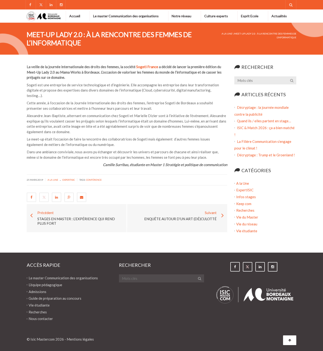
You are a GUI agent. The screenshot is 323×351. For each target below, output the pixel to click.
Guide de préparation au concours (55, 298)
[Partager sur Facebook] (31, 197)
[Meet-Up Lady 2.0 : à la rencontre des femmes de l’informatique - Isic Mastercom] (44, 16)
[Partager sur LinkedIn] (56, 197)
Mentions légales (80, 339)
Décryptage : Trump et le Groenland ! (266, 155)
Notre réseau (181, 16)
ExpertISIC (68, 179)
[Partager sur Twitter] (44, 197)
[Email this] (81, 197)
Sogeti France (147, 67)
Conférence (94, 179)
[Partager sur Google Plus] (69, 197)
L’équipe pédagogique (45, 285)
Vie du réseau (246, 224)
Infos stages (246, 197)
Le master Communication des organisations (126, 16)
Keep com (243, 203)
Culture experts (216, 16)
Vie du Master (247, 217)
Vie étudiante (246, 230)
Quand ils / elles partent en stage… (264, 121)
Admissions (37, 291)
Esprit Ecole (249, 16)
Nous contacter (41, 318)
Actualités (279, 16)
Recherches (245, 210)
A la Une (227, 33)
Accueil (74, 16)
